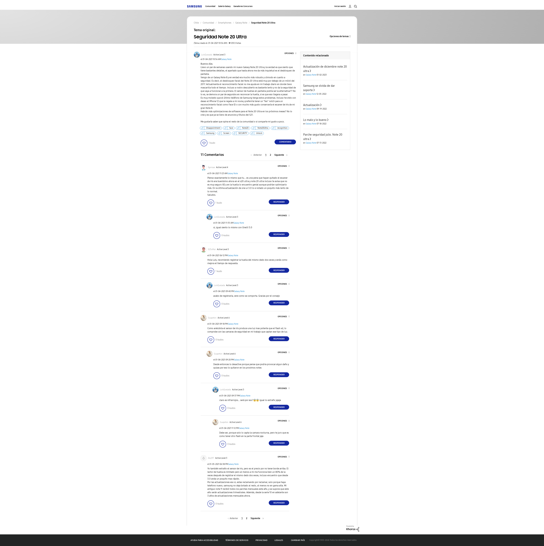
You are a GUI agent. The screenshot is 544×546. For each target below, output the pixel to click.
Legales (279, 540)
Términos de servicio (236, 540)
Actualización (311, 105)
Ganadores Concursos (242, 6)
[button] (291, 53)
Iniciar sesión (340, 6)
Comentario (285, 142)
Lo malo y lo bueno (315, 120)
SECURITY (242, 133)
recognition (282, 128)
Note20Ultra (263, 128)
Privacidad (261, 540)
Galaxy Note (226, 59)
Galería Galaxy (224, 6)
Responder (279, 202)
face (231, 128)
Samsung (210, 133)
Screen (226, 133)
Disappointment (213, 128)
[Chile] (194, 6)
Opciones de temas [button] (339, 36)
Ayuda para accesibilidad (204, 540)
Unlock (259, 133)
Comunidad (210, 6)
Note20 (245, 128)
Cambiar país (298, 540)
